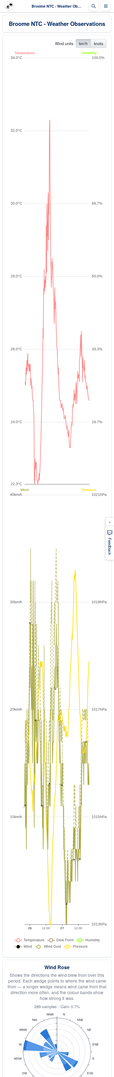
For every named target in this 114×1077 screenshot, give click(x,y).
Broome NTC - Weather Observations (57, 23)
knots (98, 43)
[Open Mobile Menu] (106, 6)
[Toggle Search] (93, 6)
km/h (83, 43)
